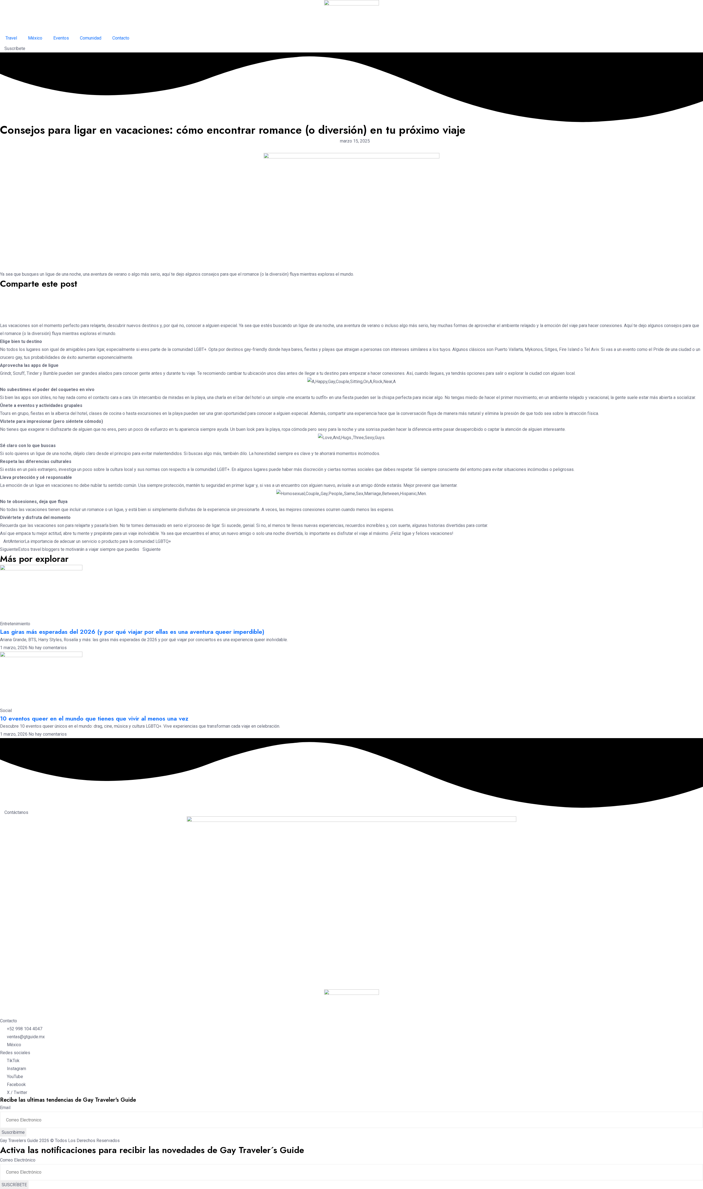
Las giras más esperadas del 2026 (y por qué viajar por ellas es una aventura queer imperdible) (132, 631)
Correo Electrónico (17, 1160)
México (35, 38)
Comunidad (90, 38)
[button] (1, 149)
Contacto (120, 38)
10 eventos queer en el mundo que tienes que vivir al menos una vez (94, 718)
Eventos (61, 38)
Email (5, 1107)
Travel (11, 38)
